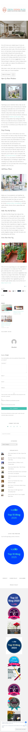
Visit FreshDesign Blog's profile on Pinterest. (10, 536)
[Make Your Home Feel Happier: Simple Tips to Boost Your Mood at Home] (6, 319)
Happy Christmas (5, 311)
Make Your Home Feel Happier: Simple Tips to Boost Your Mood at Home (6, 324)
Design (9, 331)
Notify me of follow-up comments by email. (10, 400)
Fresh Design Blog (14, 9)
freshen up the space (15, 116)
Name (3, 375)
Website (3, 387)
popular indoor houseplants (14, 203)
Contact (5, 578)
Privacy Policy (14, 584)
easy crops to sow (6, 283)
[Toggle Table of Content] (12, 74)
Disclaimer (22, 578)
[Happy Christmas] (6, 308)
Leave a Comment (18, 32)
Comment (3, 363)
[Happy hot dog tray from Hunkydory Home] (18, 308)
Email (2, 381)
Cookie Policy (13, 578)
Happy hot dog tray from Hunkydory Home (18, 312)
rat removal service (10, 155)
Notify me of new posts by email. (8, 404)
